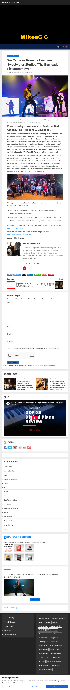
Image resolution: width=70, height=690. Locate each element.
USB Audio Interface (45, 669)
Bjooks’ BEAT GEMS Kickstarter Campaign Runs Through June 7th (24, 542)
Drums (6, 492)
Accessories (8, 467)
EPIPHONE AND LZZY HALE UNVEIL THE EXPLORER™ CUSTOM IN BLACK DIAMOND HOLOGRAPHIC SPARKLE (31, 576)
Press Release (43, 653)
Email (9, 334)
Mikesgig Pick (43, 642)
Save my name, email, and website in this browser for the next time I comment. (34, 348)
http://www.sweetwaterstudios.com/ (20, 234)
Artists (7, 569)
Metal (9, 56)
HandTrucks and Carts (11, 500)
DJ (4, 487)
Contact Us (7, 630)
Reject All (35, 687)
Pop (58, 649)
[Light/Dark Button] (59, 47)
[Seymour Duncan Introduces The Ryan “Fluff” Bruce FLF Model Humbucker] (10, 384)
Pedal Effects (8, 521)
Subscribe (66, 46)
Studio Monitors (44, 665)
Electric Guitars (54, 379)
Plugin (52, 649)
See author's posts (32, 263)
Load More (35, 599)
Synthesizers (56, 665)
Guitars (19, 379)
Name (9, 327)
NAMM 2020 (55, 642)
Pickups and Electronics (23, 381)
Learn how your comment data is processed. (42, 365)
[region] (35, 682)
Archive (47, 622)
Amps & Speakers (9, 471)
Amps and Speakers (58, 618)
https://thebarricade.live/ (16, 228)
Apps (5, 475)
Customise (12, 687)
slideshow (56, 657)
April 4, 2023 (55, 390)
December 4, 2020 (27, 72)
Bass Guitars (43, 626)
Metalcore (15, 56)
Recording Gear (8, 525)
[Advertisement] (35, 20)
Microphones (8, 517)
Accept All (57, 687)
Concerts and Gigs (55, 626)
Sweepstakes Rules (10, 634)
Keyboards (7, 504)
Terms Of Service (9, 622)
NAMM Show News (56, 646)
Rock (48, 657)
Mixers (6, 512)
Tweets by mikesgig (10, 608)
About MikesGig (9, 618)
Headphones (43, 638)
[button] (3, 47)
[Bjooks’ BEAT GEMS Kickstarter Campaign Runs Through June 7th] (19, 552)
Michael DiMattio (14, 72)
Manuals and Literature (11, 508)
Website (10, 341)
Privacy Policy (8, 626)
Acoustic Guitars (44, 618)
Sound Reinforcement (54, 661)
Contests (42, 630)
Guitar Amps (57, 634)
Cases (6, 483)
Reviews (41, 657)
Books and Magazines (11, 479)
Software (6, 529)
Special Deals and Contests (17, 537)
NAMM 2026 (43, 646)
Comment (10, 302)
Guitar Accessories (45, 634)
